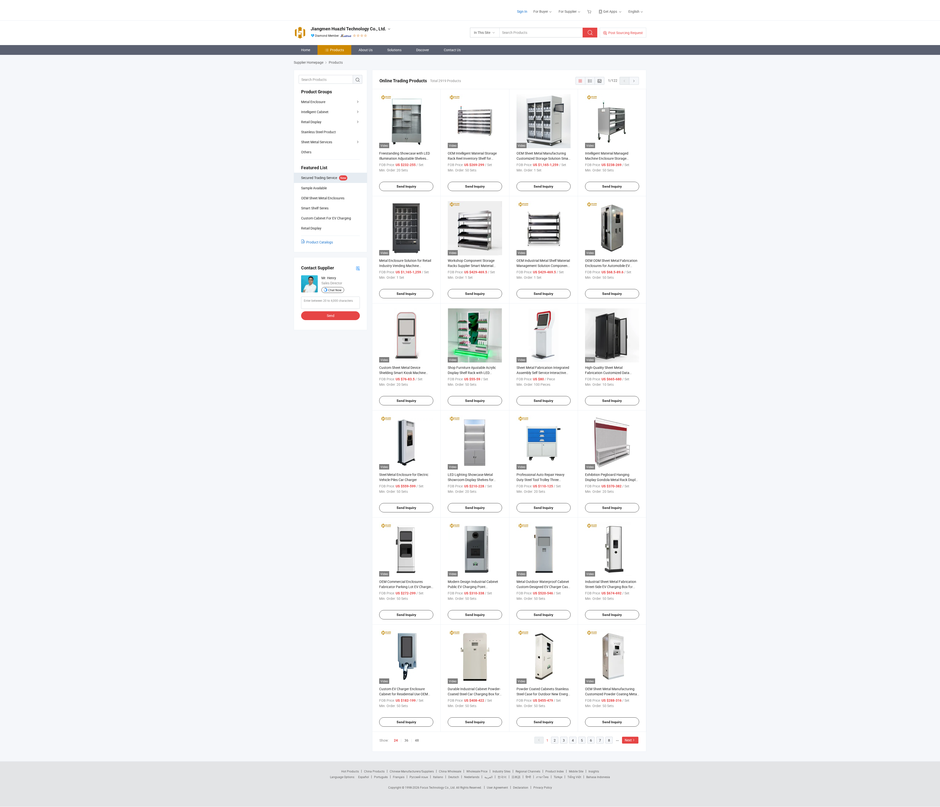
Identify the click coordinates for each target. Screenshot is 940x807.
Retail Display (311, 122)
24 (396, 740)
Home (305, 50)
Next (628, 740)
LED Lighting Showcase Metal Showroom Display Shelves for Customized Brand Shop (471, 479)
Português (381, 777)
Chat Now (334, 290)
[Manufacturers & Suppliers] (325, 9)
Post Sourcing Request (625, 32)
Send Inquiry (406, 186)
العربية (488, 777)
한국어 (502, 777)
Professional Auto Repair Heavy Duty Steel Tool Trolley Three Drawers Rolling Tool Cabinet (540, 479)
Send (330, 315)
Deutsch (453, 777)
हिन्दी (528, 777)
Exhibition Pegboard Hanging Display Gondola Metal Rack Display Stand (612, 479)
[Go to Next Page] (634, 80)
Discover (422, 50)
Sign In (522, 11)
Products (337, 50)
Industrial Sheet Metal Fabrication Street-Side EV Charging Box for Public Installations (610, 586)
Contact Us (452, 50)
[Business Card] (358, 268)
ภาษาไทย (542, 777)
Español (363, 777)
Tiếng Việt (574, 777)
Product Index (554, 771)
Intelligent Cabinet (315, 111)
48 (417, 740)
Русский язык (419, 777)
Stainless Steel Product (318, 132)
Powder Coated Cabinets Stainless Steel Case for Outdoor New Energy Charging (543, 694)
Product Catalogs (319, 242)
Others (306, 152)
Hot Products (350, 771)
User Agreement (497, 787)
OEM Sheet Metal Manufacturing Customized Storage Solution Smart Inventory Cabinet (544, 158)
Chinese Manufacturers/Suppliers (412, 771)
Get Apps (610, 11)
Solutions (394, 50)
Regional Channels (528, 771)
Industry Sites (501, 771)
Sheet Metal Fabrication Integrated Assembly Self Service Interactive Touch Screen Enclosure (543, 372)
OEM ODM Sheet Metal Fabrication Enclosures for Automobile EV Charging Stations (611, 265)
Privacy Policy (542, 787)
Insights (593, 771)
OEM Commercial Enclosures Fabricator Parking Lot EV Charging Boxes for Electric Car (406, 586)
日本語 (516, 777)
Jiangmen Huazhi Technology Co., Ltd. (348, 28)
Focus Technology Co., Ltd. (438, 787)
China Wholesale (450, 771)
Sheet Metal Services (316, 142)
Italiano (438, 777)
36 (406, 740)
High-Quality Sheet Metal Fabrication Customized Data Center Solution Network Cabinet (609, 372)
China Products (374, 771)
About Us (366, 50)
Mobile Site (576, 771)
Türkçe (558, 777)
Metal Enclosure (313, 101)
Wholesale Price (476, 771)
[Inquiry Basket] (589, 11)
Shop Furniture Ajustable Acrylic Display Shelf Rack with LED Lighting (472, 372)
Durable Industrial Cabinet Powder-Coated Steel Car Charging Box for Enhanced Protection (474, 694)
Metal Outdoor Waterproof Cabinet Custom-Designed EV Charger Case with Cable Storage (543, 586)
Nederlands (471, 777)
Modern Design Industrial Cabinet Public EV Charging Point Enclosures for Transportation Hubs (475, 586)
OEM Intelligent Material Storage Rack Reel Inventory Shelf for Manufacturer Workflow (472, 158)
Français (398, 777)
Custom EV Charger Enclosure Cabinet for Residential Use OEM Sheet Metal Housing (403, 694)
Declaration (520, 787)
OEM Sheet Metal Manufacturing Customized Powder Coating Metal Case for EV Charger (611, 694)
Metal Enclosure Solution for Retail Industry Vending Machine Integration (405, 265)
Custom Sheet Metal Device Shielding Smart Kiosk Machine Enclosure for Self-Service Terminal (405, 372)
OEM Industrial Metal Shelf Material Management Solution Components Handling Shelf (543, 265)
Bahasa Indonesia (598, 777)
